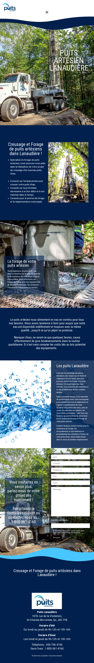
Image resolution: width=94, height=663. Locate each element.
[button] (47, 12)
